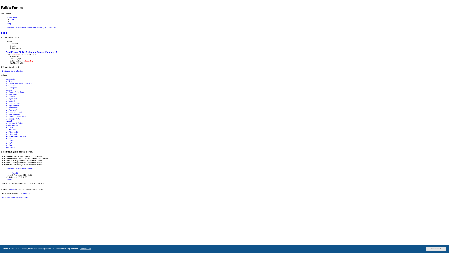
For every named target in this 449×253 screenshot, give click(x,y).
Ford (4, 32)
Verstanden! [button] (436, 249)
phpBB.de (26, 193)
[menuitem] (12, 20)
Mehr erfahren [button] (85, 249)
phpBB (13, 189)
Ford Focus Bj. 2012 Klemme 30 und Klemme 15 (31, 52)
